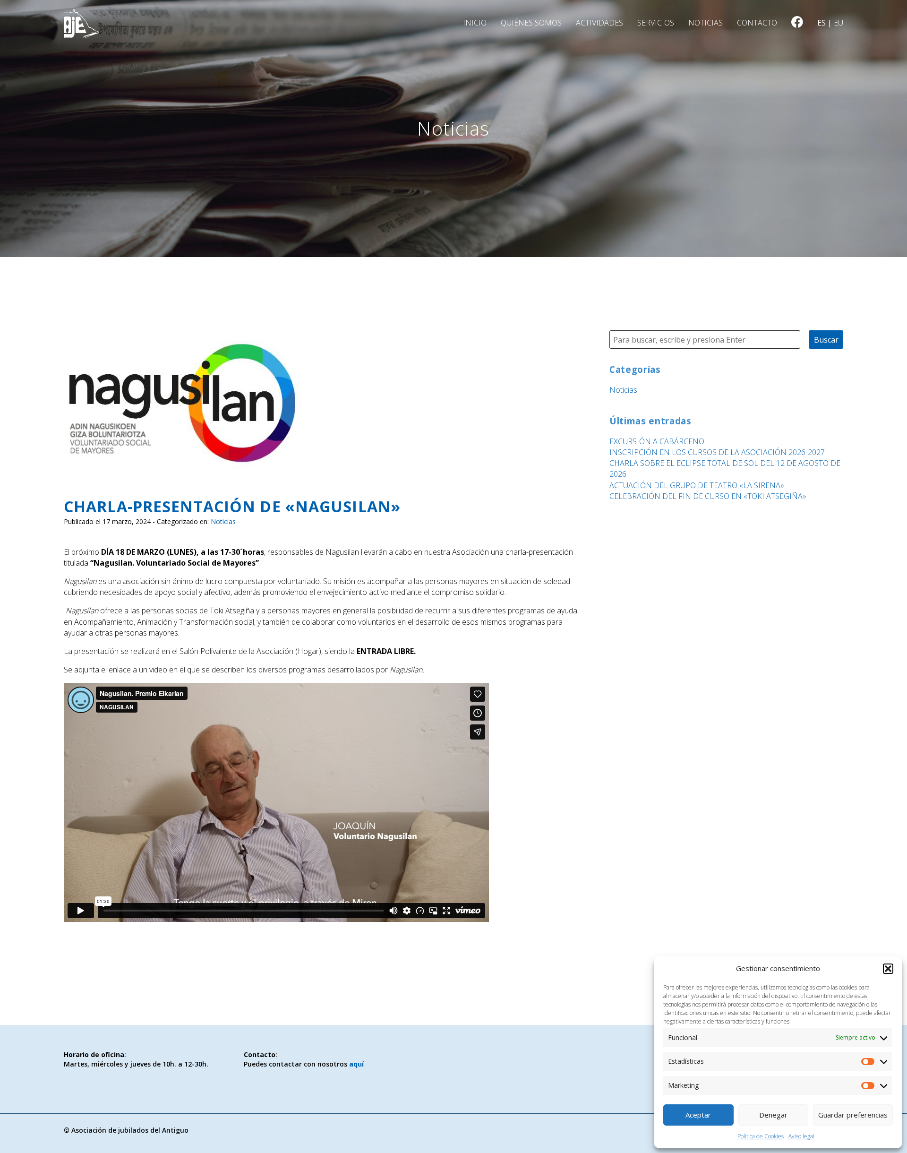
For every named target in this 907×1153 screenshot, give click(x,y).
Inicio (475, 22)
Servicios (655, 22)
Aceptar (698, 1114)
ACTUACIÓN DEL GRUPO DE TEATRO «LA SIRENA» (696, 485)
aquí (356, 1063)
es (821, 22)
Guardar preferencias (853, 1114)
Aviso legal (801, 1136)
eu (838, 22)
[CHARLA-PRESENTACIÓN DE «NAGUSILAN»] (183, 474)
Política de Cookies (760, 1136)
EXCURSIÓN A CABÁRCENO (656, 441)
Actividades (599, 22)
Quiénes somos (531, 22)
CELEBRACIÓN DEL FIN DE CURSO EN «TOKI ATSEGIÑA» (707, 496)
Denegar (773, 1114)
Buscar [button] (826, 340)
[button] (888, 968)
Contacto (757, 22)
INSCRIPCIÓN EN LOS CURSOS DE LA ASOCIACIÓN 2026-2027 (717, 452)
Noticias (705, 22)
